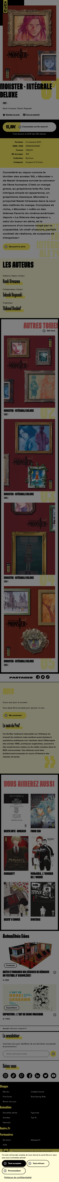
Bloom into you (9, 1102)
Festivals (7, 1123)
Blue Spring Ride (38, 1097)
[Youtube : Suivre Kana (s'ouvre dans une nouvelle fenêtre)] (53, 1076)
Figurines (35, 1113)
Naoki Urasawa (9, 108)
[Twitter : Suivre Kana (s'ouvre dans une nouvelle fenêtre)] (45, 1076)
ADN (5, 1145)
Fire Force (7, 1097)
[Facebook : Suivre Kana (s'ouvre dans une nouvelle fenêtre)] (29, 1076)
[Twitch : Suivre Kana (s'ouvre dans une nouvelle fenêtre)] (21, 1076)
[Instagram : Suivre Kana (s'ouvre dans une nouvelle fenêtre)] (5, 1076)
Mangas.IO (35, 1140)
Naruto (6, 1092)
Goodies (6, 1118)
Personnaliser (14, 1171)
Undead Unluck (37, 1092)
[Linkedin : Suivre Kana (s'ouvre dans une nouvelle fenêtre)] (37, 1076)
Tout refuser (38, 1163)
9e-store (7, 1140)
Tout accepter (14, 1163)
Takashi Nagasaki (24, 108)
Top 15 (33, 1118)
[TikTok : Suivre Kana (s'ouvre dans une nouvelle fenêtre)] (13, 1076)
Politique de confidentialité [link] (18, 1177)
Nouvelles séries (10, 1113)
